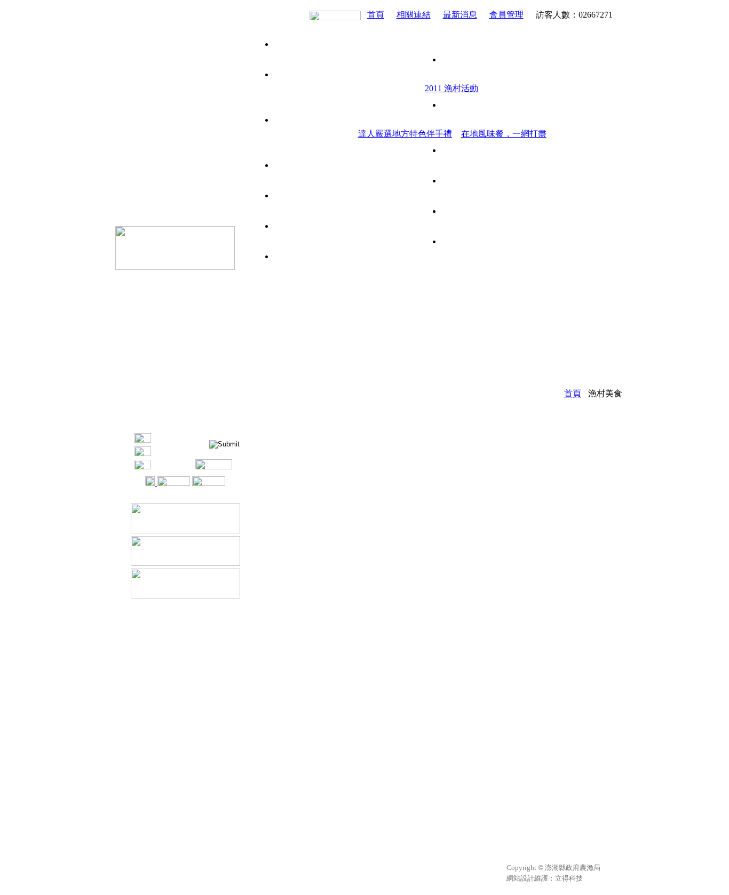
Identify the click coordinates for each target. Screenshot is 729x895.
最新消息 (460, 14)
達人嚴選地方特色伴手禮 (405, 133)
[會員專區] (208, 483)
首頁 (375, 14)
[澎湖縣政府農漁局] (185, 563)
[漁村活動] (447, 74)
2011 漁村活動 (451, 88)
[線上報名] (447, 256)
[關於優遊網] (447, 44)
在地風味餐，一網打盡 (503, 133)
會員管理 (506, 14)
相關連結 (414, 14)
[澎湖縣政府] (185, 530)
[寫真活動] (447, 165)
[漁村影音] (447, 225)
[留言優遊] (447, 195)
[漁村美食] (447, 119)
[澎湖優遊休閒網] (175, 266)
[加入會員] (167, 483)
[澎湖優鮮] (335, 14)
